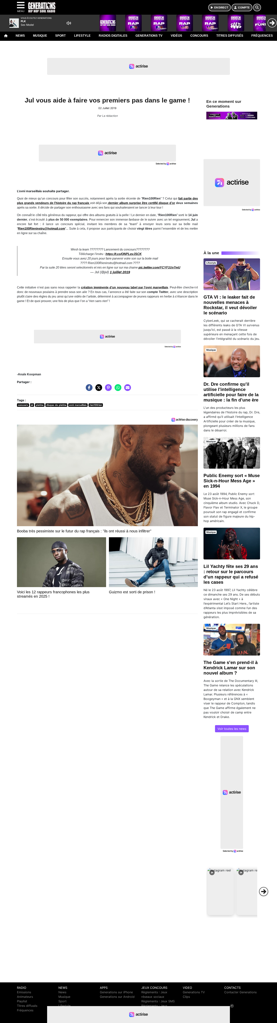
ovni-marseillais (78, 405)
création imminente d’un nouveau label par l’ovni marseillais (124, 287)
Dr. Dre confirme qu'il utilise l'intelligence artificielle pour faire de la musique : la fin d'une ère (231, 392)
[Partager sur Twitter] (97, 389)
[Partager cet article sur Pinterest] (107, 389)
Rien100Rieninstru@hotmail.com (41, 228)
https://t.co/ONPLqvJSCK (124, 254)
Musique (40, 35)
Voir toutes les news (231, 729)
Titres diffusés (229, 35)
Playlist (22, 1001)
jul (32, 405)
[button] (220, 891)
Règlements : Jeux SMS (158, 1001)
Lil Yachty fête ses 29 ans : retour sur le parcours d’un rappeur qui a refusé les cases (231, 574)
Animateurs (25, 997)
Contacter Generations (240, 992)
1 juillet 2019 (120, 272)
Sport (60, 35)
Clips (186, 997)
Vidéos (176, 35)
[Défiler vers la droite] (263, 891)
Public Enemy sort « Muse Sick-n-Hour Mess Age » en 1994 (232, 481)
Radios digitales (113, 35)
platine (40, 405)
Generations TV (148, 35)
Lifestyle (82, 35)
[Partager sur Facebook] (88, 389)
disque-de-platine (56, 405)
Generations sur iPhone (116, 992)
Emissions (24, 992)
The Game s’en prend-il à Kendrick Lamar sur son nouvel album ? (231, 667)
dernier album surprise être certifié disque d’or (141, 203)
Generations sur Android (117, 997)
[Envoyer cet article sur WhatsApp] (117, 389)
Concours (199, 35)
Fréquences (262, 35)
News (20, 35)
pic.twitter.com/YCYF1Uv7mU (159, 267)
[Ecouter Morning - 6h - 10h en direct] (231, 115)
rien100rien (96, 405)
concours (23, 405)
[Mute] (69, 23)
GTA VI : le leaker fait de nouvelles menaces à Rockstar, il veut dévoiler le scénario (230, 304)
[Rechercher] (257, 7)
